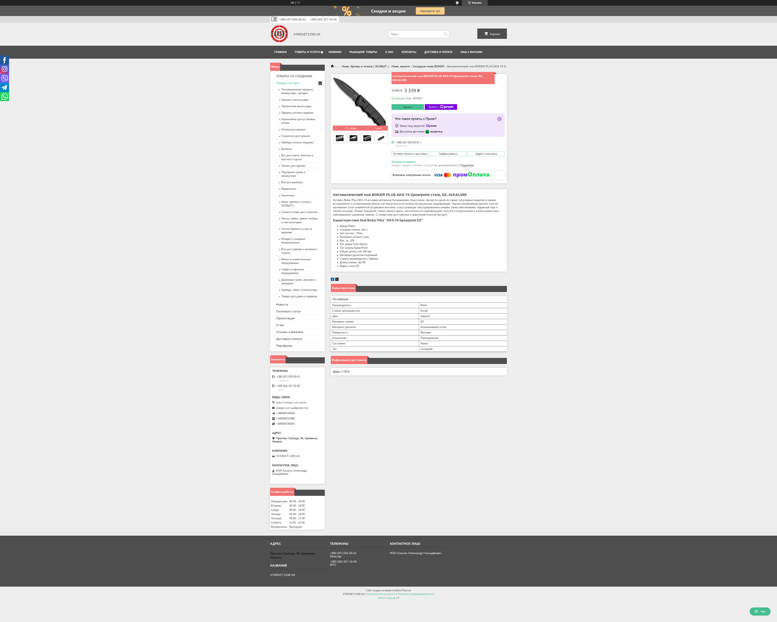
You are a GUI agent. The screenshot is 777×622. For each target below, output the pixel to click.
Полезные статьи (288, 311)
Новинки (335, 52)
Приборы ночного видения (297, 142)
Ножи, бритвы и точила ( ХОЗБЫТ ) (365, 66)
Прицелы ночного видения (297, 112)
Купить (407, 107)
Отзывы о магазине (289, 332)
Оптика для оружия (293, 129)
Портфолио (284, 345)
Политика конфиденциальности (415, 594)
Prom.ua (406, 590)
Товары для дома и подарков (299, 296)
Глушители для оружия (295, 136)
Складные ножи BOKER (428, 66)
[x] (337, 279)
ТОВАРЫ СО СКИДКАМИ (294, 76)
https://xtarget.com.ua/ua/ (291, 402)
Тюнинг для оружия (293, 165)
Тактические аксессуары (296, 106)
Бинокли (286, 148)
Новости (282, 304)
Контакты (409, 52)
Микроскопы (288, 188)
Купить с (434, 106)
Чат (763, 611)
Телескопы (287, 195)
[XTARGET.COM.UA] (279, 34)
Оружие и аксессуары (294, 99)
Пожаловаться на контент (381, 594)
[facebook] (332, 279)
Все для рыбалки (292, 182)
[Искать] (445, 34)
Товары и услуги (307, 52)
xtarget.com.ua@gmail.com (292, 407)
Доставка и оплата (438, 52)
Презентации (285, 318)
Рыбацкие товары (363, 52)
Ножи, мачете (401, 66)
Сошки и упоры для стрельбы (299, 212)
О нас (389, 52)
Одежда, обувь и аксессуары (299, 289)
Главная (280, 52)
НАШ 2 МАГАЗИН (471, 52)
